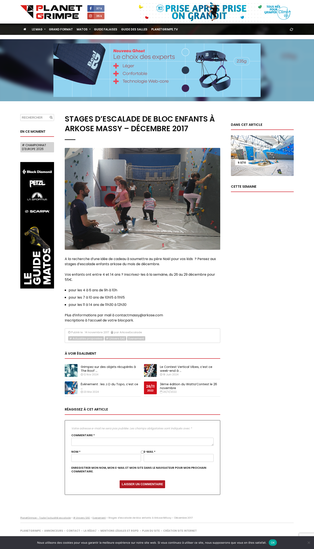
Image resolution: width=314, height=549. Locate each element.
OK (273, 542)
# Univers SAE (115, 338)
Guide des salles (134, 29)
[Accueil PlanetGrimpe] (24, 29)
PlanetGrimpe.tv (164, 29)
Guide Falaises (105, 29)
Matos (82, 29)
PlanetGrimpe (30, 531)
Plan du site (151, 531)
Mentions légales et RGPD (119, 531)
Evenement (136, 338)
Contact (73, 531)
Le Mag (37, 29)
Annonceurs (53, 531)
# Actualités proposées (86, 338)
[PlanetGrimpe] (51, 12)
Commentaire (83, 435)
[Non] (309, 542)
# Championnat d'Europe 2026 (34, 147)
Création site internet (180, 531)
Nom (76, 452)
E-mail (150, 452)
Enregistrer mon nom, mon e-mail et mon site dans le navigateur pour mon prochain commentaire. (138, 469)
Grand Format (61, 29)
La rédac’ (90, 531)
